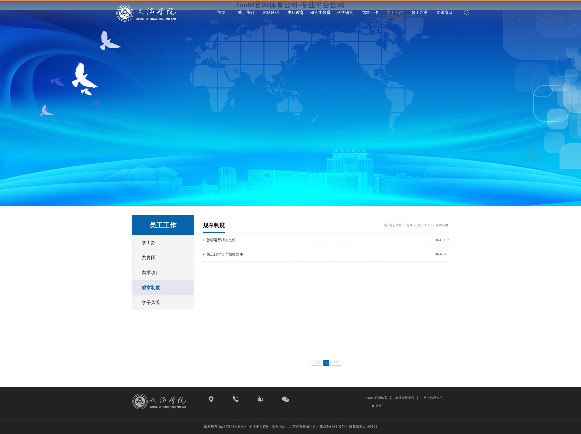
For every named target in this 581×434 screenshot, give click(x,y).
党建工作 (370, 12)
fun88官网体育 (377, 397)
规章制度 (151, 287)
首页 (221, 12)
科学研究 (345, 12)
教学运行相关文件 (221, 240)
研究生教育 (320, 12)
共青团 (148, 257)
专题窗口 (444, 12)
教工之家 (419, 12)
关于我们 (246, 12)
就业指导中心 (405, 397)
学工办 (148, 242)
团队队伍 (271, 12)
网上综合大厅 (433, 397)
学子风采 (151, 302)
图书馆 (377, 406)
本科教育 (296, 12)
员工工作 (395, 12)
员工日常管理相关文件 (225, 254)
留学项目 (151, 272)
